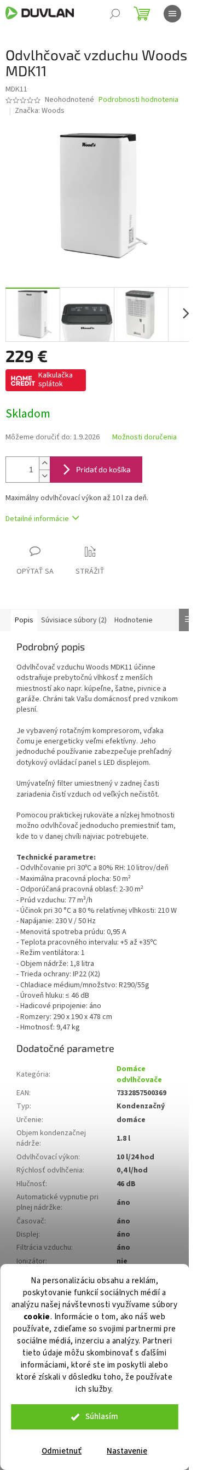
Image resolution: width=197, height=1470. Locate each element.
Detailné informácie (37, 518)
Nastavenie (127, 1451)
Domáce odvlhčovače (139, 1074)
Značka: (40, 110)
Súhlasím (101, 1416)
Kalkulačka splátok (55, 380)
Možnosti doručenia (144, 437)
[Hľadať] (115, 14)
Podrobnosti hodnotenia (138, 100)
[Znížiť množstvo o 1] (44, 476)
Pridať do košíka (103, 469)
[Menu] (172, 14)
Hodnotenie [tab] (133, 620)
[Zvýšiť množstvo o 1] (44, 463)
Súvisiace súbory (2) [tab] (74, 620)
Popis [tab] (24, 620)
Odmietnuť (62, 1451)
